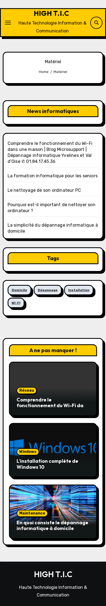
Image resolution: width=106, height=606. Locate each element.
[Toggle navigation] (8, 22)
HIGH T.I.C (51, 13)
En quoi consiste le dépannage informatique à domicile (52, 525)
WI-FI (16, 303)
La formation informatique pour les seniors (53, 175)
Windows (27, 451)
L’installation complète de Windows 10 (47, 464)
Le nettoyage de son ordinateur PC (44, 190)
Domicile (19, 290)
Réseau (26, 390)
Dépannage (48, 290)
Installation (78, 290)
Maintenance (32, 513)
